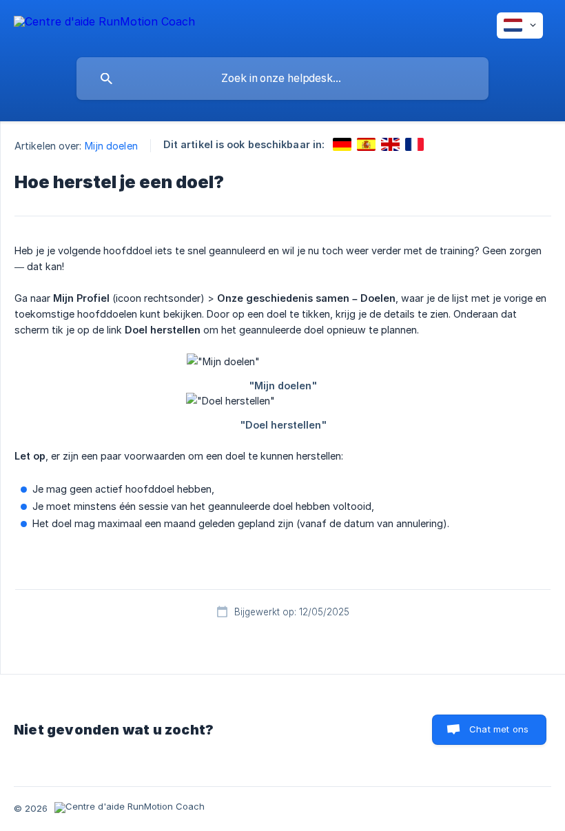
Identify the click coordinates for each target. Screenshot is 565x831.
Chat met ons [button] (498, 729)
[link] (342, 144)
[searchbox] (282, 78)
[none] (104, 23)
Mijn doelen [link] (111, 146)
